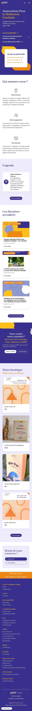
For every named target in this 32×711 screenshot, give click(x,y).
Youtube (23, 577)
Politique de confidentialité (16, 698)
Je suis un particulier (9, 33)
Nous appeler (11, 562)
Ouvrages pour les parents (9, 622)
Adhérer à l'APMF (10, 351)
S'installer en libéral (7, 665)
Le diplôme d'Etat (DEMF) (8, 613)
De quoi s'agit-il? (6, 611)
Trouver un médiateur (13, 60)
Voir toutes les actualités (16, 316)
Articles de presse (6, 625)
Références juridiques (7, 661)
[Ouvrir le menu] (29, 2)
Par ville (4, 587)
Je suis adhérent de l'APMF (11, 42)
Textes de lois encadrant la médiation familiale (13, 667)
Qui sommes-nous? (7, 631)
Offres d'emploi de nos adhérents (10, 674)
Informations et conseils (14, 57)
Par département (6, 589)
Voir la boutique (16, 535)
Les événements (6, 647)
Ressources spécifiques (14, 62)
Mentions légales (16, 696)
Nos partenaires (6, 640)
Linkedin (11, 577)
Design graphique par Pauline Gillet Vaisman (16, 705)
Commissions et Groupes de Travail (11, 634)
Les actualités (5, 654)
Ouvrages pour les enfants (9, 620)
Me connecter (5, 602)
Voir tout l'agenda (16, 198)
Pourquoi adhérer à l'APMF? (9, 638)
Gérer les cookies (7, 708)
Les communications (7, 636)
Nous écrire (11, 559)
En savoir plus (22, 351)
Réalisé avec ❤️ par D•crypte (16, 703)
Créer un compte (6, 604)
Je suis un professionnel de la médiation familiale (12, 37)
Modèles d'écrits (6, 663)
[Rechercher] (24, 2)
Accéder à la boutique (7, 681)
